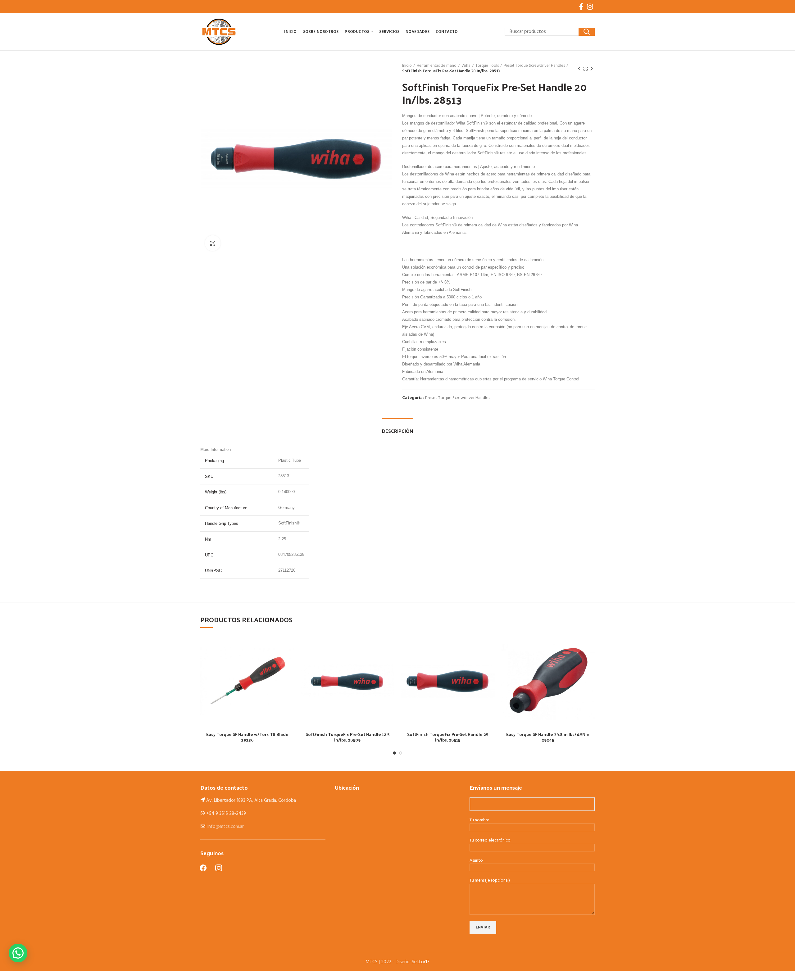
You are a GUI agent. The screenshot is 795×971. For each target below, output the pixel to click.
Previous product (579, 69)
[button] (18, 953)
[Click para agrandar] (212, 243)
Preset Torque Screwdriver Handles (534, 66)
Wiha (465, 66)
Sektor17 (420, 962)
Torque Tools (487, 66)
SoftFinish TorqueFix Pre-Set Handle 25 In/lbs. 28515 (447, 737)
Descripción (397, 430)
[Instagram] (590, 6)
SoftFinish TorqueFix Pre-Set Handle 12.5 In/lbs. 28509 (347, 737)
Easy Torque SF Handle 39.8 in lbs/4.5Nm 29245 (547, 737)
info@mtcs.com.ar (225, 826)
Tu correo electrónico (490, 840)
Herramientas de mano (437, 66)
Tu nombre (479, 820)
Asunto (476, 861)
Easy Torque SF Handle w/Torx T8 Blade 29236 (247, 737)
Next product (591, 69)
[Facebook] (581, 6)
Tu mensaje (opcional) (490, 881)
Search (587, 32)
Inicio (407, 66)
